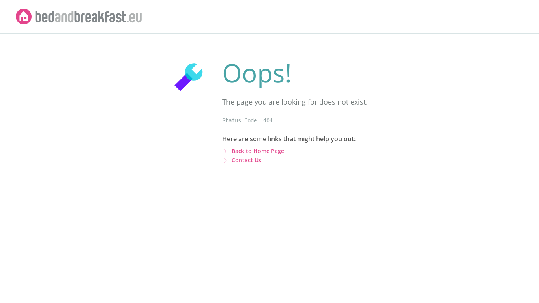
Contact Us (246, 160)
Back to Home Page (258, 151)
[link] (79, 16)
